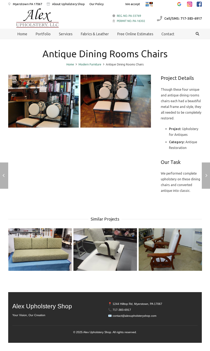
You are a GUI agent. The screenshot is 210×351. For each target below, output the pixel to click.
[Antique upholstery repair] (43, 101)
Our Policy (96, 4)
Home (70, 64)
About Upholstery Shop (68, 4)
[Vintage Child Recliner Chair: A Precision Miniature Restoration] (105, 249)
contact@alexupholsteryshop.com (134, 315)
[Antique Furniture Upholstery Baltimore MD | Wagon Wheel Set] (170, 249)
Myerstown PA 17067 (27, 4)
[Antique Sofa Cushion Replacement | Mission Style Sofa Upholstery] (40, 249)
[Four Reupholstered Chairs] (116, 101)
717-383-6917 (122, 309)
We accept (132, 4)
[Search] (197, 34)
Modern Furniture (90, 64)
